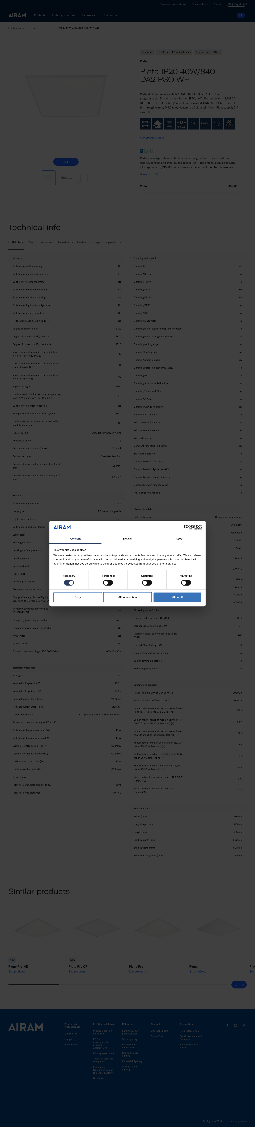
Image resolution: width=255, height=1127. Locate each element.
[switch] (108, 583)
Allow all (177, 597)
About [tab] (179, 538)
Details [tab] (127, 538)
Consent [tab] (75, 538)
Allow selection (127, 597)
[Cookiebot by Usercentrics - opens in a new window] (186, 527)
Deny (78, 597)
